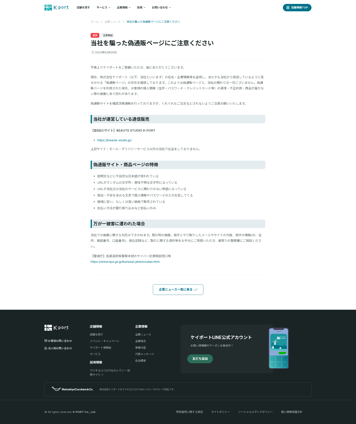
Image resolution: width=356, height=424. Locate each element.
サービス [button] (102, 7)
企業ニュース (113, 21)
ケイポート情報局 (100, 347)
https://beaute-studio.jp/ (114, 140)
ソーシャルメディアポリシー (255, 411)
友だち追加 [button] (200, 359)
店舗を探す (83, 7)
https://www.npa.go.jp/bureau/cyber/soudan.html (125, 262)
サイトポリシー (220, 411)
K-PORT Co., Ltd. (84, 411)
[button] (297, 7)
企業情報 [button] (122, 7)
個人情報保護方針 (291, 411)
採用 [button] (139, 7)
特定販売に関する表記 (189, 411)
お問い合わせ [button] (160, 7)
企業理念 (140, 341)
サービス (95, 354)
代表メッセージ (144, 354)
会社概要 (140, 360)
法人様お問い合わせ (60, 348)
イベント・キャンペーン (104, 341)
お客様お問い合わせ (60, 340)
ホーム (95, 21)
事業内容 (140, 347)
